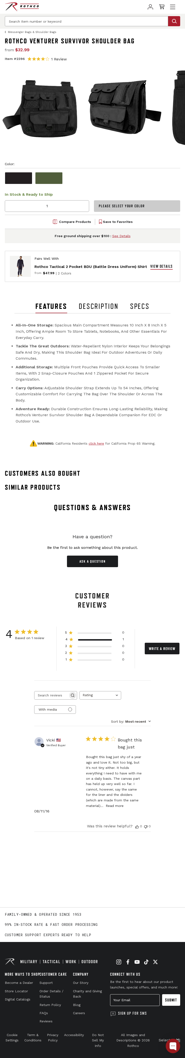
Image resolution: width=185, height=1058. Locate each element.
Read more (115, 806)
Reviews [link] (46, 1021)
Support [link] (46, 983)
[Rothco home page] (22, 6)
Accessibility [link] (74, 1035)
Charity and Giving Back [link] (87, 993)
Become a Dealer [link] (19, 983)
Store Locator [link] (16, 991)
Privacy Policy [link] (52, 1037)
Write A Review (162, 649)
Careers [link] (79, 1013)
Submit (171, 1000)
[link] (150, 7)
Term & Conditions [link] (32, 1037)
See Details (121, 236)
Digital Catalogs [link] (17, 999)
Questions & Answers (92, 507)
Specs (140, 306)
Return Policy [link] (50, 1005)
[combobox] (100, 695)
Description (99, 306)
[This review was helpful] (137, 826)
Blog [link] (76, 1005)
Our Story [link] (80, 983)
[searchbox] (51, 695)
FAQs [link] (44, 1013)
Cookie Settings (12, 1037)
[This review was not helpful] (145, 826)
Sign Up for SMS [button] (132, 1013)
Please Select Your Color (122, 206)
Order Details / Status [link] (51, 993)
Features (51, 306)
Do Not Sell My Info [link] (98, 1040)
